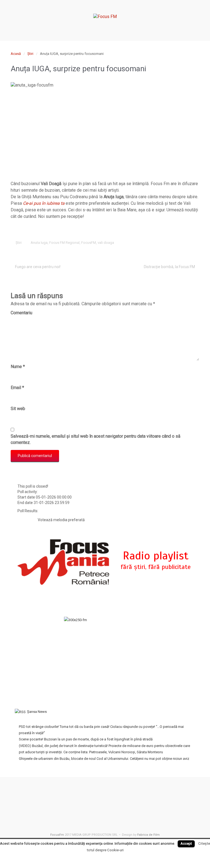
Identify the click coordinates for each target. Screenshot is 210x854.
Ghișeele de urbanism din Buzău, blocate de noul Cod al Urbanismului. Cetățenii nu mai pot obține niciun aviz (104, 759)
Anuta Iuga (39, 243)
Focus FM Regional (64, 243)
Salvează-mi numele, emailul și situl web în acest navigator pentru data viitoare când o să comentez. (95, 439)
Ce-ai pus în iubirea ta (44, 203)
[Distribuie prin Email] (187, 243)
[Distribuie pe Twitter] (153, 243)
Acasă (16, 54)
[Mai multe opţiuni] (195, 243)
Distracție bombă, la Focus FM (169, 267)
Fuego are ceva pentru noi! (37, 267)
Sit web (18, 408)
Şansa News (37, 712)
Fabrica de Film (148, 835)
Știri (30, 54)
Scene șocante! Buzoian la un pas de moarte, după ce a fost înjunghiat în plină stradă (86, 739)
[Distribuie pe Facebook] (161, 243)
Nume (18, 366)
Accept (186, 843)
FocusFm (57, 835)
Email (17, 387)
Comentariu (21, 312)
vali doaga (106, 243)
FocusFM (88, 243)
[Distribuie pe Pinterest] (178, 243)
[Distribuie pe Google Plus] (170, 243)
